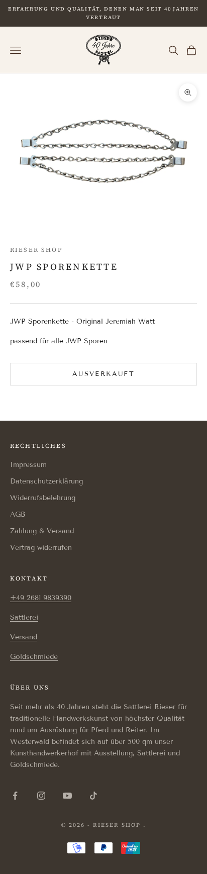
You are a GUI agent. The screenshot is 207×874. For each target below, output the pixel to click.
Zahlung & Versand (42, 531)
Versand (23, 637)
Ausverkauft (103, 374)
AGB (17, 514)
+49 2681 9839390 (40, 598)
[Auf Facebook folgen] (15, 796)
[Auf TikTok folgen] (93, 796)
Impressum (28, 464)
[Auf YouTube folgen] (67, 796)
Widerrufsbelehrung (42, 498)
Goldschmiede (34, 656)
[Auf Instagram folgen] (41, 796)
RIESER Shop (36, 250)
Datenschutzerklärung (46, 481)
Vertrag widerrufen (41, 547)
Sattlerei (24, 617)
